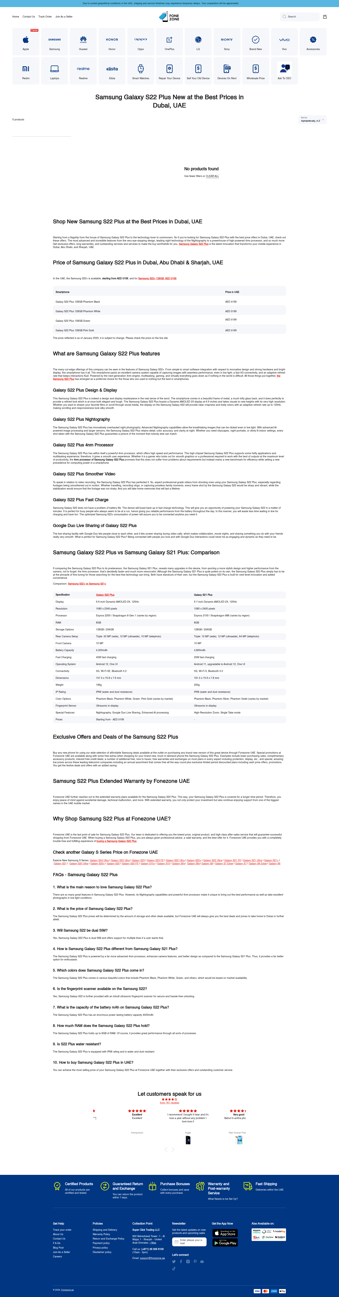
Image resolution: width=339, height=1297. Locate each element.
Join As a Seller (61, 1252)
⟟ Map (153, 1243)
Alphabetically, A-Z (310, 121)
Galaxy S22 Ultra (175, 860)
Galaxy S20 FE (130, 863)
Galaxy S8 (207, 863)
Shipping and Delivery (105, 1230)
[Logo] (169, 17)
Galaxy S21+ (271, 860)
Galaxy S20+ (97, 863)
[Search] (283, 16)
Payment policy (101, 1243)
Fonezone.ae (67, 1290)
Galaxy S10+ (148, 863)
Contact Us (59, 1239)
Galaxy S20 (113, 863)
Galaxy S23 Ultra (120, 860)
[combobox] (300, 16)
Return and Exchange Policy (108, 1239)
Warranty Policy (101, 1234)
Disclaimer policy (102, 1252)
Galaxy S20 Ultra (78, 863)
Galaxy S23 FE (155, 860)
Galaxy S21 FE (232, 860)
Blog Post (58, 1248)
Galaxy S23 (138, 860)
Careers (57, 1256)
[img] (169, 1099)
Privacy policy (100, 1248)
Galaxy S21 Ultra (252, 860)
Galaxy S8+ (193, 863)
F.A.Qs (56, 1243)
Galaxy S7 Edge (224, 863)
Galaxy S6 (274, 863)
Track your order (62, 1230)
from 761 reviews (169, 1103)
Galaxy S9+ (178, 863)
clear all (212, 176)
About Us (58, 1234)
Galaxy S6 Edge (258, 863)
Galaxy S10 (163, 863)
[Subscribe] (202, 1241)
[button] (325, 17)
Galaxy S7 (241, 863)
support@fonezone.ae (152, 1258)
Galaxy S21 (60, 863)
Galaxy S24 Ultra (99, 860)
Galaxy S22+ (194, 860)
